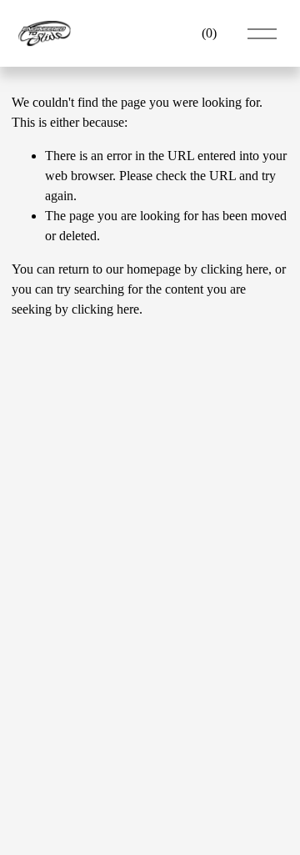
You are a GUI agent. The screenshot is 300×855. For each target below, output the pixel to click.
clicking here (234, 269)
